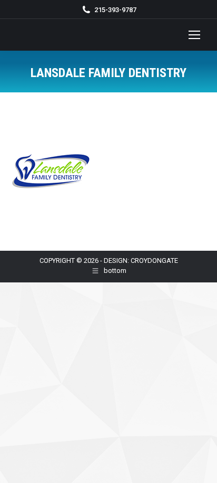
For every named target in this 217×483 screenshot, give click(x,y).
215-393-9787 (115, 10)
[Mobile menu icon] (194, 35)
